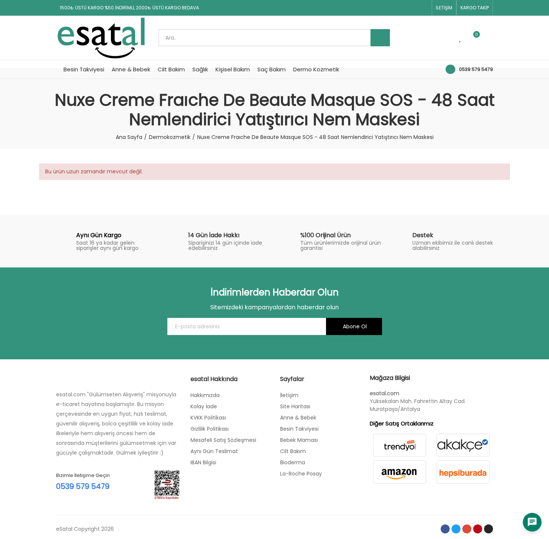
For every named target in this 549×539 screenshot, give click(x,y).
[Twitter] (388, 8)
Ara (380, 37)
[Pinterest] (412, 8)
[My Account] (489, 37)
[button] (444, 8)
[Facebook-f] (376, 8)
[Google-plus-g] (400, 8)
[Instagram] (424, 8)
